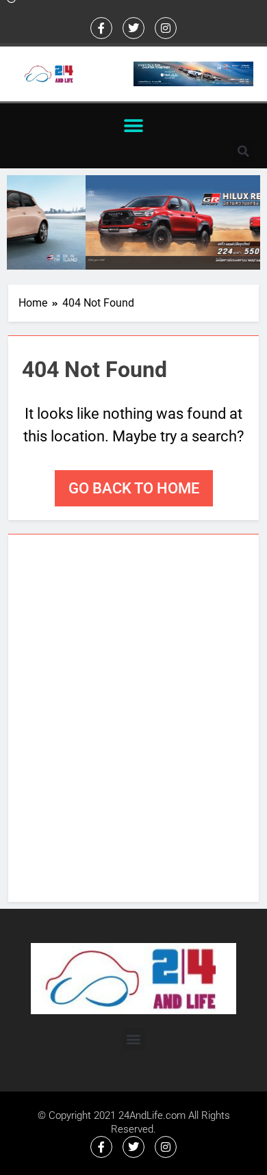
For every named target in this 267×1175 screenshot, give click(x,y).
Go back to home (133, 488)
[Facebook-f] (101, 28)
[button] (133, 125)
